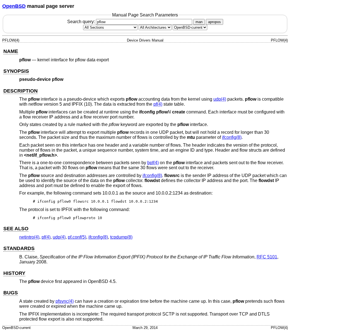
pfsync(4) (65, 301)
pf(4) (157, 104)
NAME (10, 51)
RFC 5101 (267, 257)
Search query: (81, 21)
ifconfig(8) (232, 137)
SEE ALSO (15, 228)
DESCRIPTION (20, 91)
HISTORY (14, 273)
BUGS (10, 292)
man (199, 22)
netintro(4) (29, 237)
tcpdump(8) (121, 237)
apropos (214, 22)
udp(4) (219, 99)
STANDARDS (19, 248)
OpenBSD (14, 6)
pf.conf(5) (77, 237)
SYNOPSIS (16, 71)
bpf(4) (153, 162)
